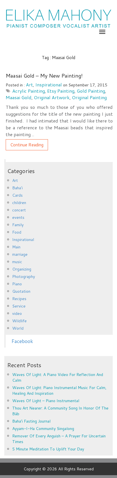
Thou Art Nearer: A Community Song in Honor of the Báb (60, 411)
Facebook (22, 341)
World (18, 328)
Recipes (19, 299)
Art (29, 84)
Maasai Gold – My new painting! (44, 75)
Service (19, 306)
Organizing (21, 269)
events (18, 217)
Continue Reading (26, 145)
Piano (17, 284)
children (19, 202)
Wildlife (19, 321)
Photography (23, 276)
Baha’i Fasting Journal (31, 421)
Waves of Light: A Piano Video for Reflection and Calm (57, 377)
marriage (20, 254)
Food (16, 232)
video (17, 313)
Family (18, 225)
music (17, 262)
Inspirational (48, 84)
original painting (89, 97)
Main (16, 247)
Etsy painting (60, 91)
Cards (17, 195)
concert (19, 210)
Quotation (21, 291)
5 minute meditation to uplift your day (48, 449)
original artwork (52, 97)
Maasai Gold (19, 97)
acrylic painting (28, 91)
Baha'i (17, 188)
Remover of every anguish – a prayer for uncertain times (59, 438)
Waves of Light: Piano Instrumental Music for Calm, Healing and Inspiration (59, 390)
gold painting (91, 91)
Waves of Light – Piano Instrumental (45, 401)
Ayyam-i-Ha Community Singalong (43, 428)
